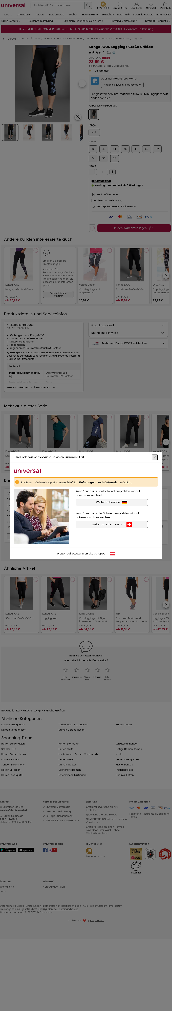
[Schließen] (155, 457)
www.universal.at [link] (83, 553)
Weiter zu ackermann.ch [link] (108, 524)
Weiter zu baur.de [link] (108, 502)
